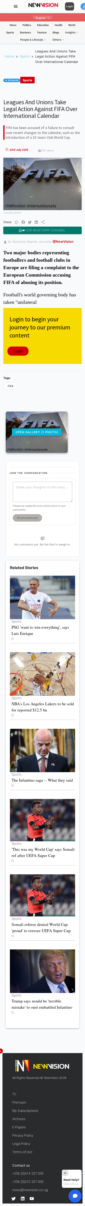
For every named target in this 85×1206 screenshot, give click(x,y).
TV (14, 1094)
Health (58, 25)
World (71, 25)
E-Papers (19, 1127)
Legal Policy (21, 1144)
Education (43, 25)
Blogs (56, 32)
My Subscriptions (25, 1111)
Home (9, 56)
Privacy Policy (22, 1135)
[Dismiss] (65, 1173)
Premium (19, 1102)
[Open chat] (75, 1196)
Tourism (42, 32)
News (13, 25)
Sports (10, 32)
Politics (26, 25)
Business (25, 32)
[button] (16, 222)
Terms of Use (22, 1152)
